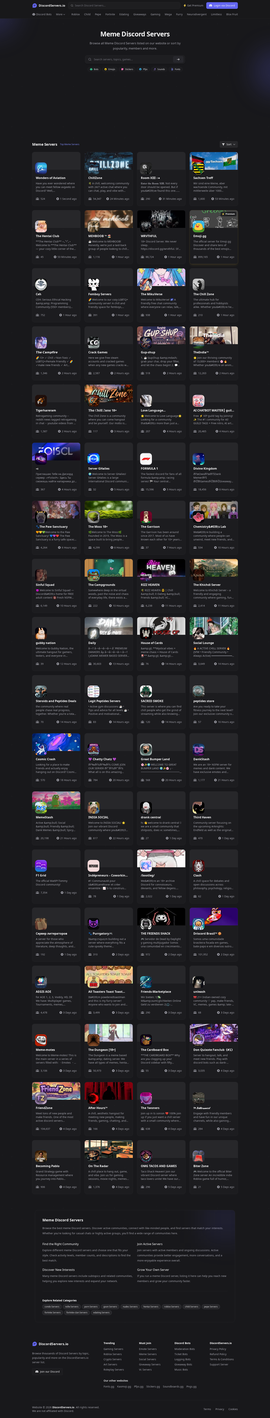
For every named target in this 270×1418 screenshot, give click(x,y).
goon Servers (110, 1306)
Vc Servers (145, 1369)
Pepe (98, 14)
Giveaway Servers (150, 1364)
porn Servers (91, 1306)
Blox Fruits (232, 14)
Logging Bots (182, 1359)
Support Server (219, 1364)
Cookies (233, 1409)
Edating (124, 14)
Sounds (161, 69)
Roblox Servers (113, 1354)
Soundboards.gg (173, 1386)
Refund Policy (218, 1354)
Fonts (177, 69)
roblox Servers (171, 1306)
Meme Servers (148, 1354)
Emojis (111, 69)
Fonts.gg (109, 1386)
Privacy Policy (218, 1349)
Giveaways (139, 14)
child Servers (191, 1306)
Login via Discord (224, 5)
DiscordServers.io (63, 1407)
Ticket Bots (181, 1354)
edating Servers (101, 1312)
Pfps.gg (138, 1386)
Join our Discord (50, 1371)
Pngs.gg (191, 1386)
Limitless (216, 14)
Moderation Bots (184, 1349)
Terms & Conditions (222, 1359)
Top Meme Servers (69, 144)
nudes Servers (130, 1306)
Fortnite (110, 14)
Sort (228, 144)
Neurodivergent (197, 14)
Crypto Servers (113, 1359)
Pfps (145, 69)
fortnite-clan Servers (76, 1312)
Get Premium (194, 5)
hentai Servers (150, 1306)
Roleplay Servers (114, 1369)
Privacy (219, 1409)
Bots (95, 69)
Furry (179, 14)
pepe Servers (211, 1306)
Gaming (155, 14)
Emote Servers (148, 1349)
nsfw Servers (71, 1306)
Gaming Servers (113, 1349)
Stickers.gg (153, 1386)
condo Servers (52, 1306)
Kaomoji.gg (124, 1386)
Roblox (75, 14)
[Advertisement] (135, 109)
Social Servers (147, 1359)
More (59, 14)
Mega (168, 14)
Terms (207, 1409)
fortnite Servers (53, 1312)
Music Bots (181, 1369)
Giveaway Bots (183, 1364)
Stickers (129, 69)
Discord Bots (43, 14)
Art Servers (110, 1364)
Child (87, 14)
